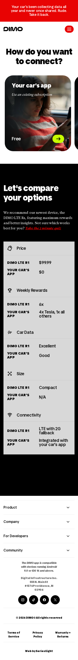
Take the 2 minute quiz (43, 228)
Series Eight (44, 651)
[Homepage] (13, 29)
